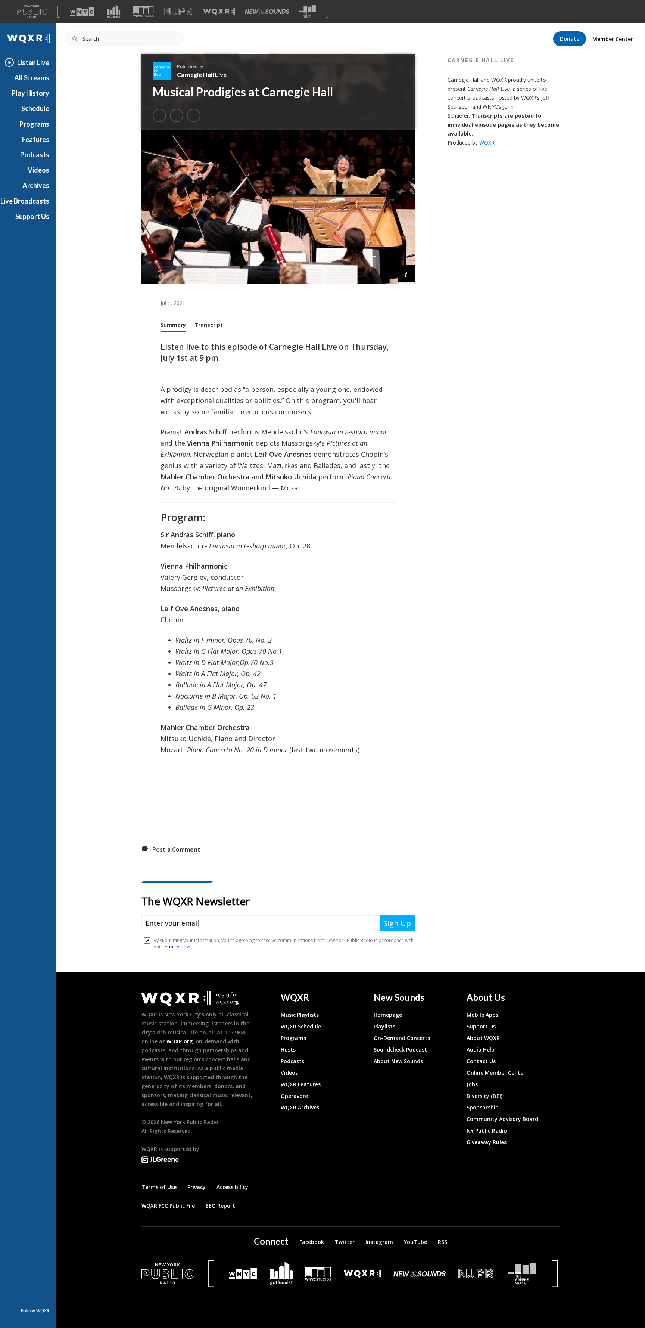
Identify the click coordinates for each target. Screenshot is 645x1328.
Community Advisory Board (502, 1119)
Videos (38, 170)
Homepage (388, 1014)
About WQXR (483, 1037)
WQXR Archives (300, 1107)
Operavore (294, 1095)
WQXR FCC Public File (168, 1205)
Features (35, 139)
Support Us (32, 216)
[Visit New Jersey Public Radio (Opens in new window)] (476, 1273)
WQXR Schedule (301, 1026)
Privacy (196, 1187)
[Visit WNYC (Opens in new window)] (82, 11)
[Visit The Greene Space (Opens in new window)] (307, 11)
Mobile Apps (482, 1014)
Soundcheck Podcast (400, 1049)
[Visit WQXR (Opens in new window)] (219, 11)
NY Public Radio (487, 1130)
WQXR (487, 142)
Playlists (384, 1026)
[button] (406, 273)
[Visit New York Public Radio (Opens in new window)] (167, 1273)
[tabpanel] (278, 588)
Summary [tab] (173, 324)
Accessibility (232, 1187)
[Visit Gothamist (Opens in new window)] (114, 11)
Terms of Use (159, 1187)
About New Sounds (398, 1061)
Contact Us (481, 1061)
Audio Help (481, 1049)
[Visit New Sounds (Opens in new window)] (267, 11)
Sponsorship (483, 1107)
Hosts (288, 1049)
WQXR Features (301, 1084)
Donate (569, 38)
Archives (35, 185)
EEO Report (220, 1205)
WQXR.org (179, 1041)
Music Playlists (300, 1014)
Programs (34, 124)
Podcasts (34, 155)
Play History (30, 93)
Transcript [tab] (208, 324)
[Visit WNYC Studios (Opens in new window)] (143, 11)
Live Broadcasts (24, 201)
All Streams (31, 78)
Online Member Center (496, 1072)
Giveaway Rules (487, 1142)
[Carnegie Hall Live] (165, 71)
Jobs (472, 1084)
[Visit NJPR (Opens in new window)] (178, 12)
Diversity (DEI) (484, 1095)
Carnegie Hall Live (202, 74)
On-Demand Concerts (402, 1037)
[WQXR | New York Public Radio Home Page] (28, 38)
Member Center (612, 39)
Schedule (35, 108)
